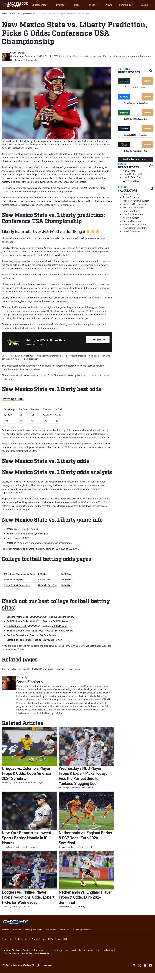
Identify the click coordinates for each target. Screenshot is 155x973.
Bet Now (147, 81)
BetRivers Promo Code (18, 630)
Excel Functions (131, 210)
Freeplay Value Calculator (136, 200)
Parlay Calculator (131, 197)
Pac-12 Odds (66, 579)
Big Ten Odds (44, 579)
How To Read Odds (132, 177)
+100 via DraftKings (67, 231)
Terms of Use (7, 939)
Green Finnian (17, 52)
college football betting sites (56, 604)
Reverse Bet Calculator (134, 224)
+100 (6, 420)
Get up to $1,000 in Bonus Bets (135, 135)
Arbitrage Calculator (133, 207)
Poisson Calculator (132, 220)
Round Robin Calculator (135, 227)
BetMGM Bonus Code (17, 621)
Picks (12, 13)
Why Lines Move (131, 180)
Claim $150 (96, 339)
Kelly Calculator (131, 217)
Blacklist (17, 929)
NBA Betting (129, 170)
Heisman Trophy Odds (14, 579)
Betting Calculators (33, 929)
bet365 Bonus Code (17, 626)
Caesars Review (66, 616)
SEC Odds (42, 574)
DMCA (50, 939)
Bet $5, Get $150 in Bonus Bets (135, 119)
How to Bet (51, 929)
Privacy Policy (37, 939)
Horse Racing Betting (133, 173)
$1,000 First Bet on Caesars (135, 87)
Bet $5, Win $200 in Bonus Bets (136, 103)
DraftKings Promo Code (19, 639)
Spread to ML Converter (135, 204)
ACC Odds (65, 585)
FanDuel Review (48, 635)
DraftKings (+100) (13, 398)
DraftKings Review (52, 639)
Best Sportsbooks (83, 929)
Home (4, 13)
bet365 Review (59, 626)
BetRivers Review (64, 630)
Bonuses (5, 929)
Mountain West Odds (47, 585)
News (109, 4)
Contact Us (22, 939)
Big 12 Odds (66, 574)
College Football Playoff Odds (17, 585)
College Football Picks (27, 13)
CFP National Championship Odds (19, 574)
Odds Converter (131, 193)
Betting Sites (65, 929)
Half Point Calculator (133, 214)
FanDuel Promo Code (17, 635)
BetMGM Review (61, 621)
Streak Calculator (131, 231)
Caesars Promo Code (17, 616)
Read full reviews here (134, 159)
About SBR (62, 939)
